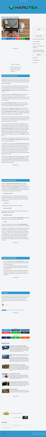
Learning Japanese (36, 60)
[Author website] (6, 338)
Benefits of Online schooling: (15, 69)
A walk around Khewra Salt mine (38, 39)
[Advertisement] (16, 44)
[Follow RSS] (25, 338)
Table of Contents (14, 64)
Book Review (35, 57)
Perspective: (13, 71)
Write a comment (15, 425)
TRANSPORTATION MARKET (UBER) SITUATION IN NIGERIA (39, 51)
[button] (44, 32)
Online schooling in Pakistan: (15, 68)
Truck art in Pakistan (36, 41)
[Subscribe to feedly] (15, 338)
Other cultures (35, 62)
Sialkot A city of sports (37, 43)
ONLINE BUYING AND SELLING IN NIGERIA (39, 47)
